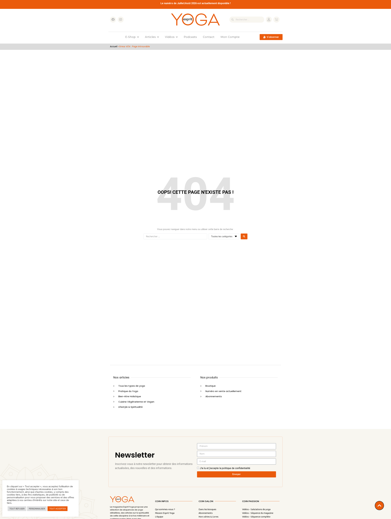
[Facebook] (113, 20)
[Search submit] (244, 236)
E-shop (130, 37)
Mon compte (230, 37)
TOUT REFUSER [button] (16, 508)
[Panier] (276, 20)
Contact (208, 37)
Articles (150, 37)
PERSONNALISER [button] (37, 508)
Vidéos (169, 37)
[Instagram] (121, 20)
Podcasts (190, 37)
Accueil (113, 46)
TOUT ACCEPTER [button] (57, 508)
